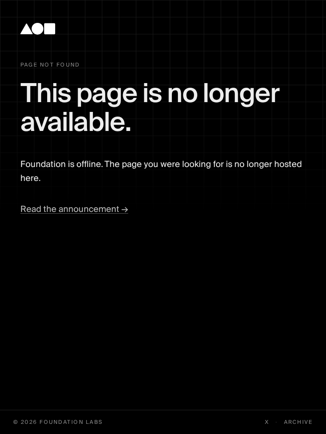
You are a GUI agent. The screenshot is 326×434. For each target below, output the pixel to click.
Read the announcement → (74, 209)
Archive (298, 422)
